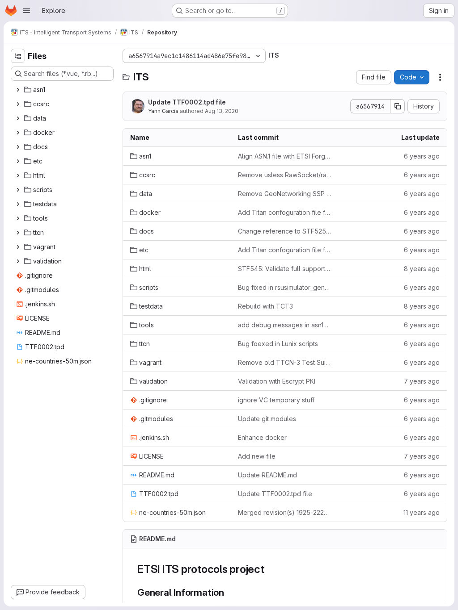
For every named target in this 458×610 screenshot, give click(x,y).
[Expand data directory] (18, 118)
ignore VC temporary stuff (276, 400)
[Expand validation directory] (18, 261)
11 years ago (421, 512)
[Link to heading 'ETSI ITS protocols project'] (270, 569)
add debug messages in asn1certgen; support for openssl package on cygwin (284, 325)
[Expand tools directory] (18, 218)
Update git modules (267, 418)
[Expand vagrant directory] (18, 247)
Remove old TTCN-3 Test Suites (284, 362)
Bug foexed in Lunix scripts (278, 343)
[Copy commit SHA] (397, 106)
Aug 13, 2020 (221, 111)
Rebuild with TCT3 (265, 306)
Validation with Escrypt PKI (276, 381)
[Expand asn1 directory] (18, 89)
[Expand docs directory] (18, 147)
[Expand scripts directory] (18, 189)
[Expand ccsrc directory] (18, 104)
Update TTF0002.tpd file (187, 102)
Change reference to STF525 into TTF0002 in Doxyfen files (284, 231)
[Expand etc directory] (18, 161)
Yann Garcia (163, 111)
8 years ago (422, 268)
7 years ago (422, 381)
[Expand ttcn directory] (18, 232)
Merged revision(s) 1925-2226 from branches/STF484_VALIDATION (284, 512)
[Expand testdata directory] (18, 204)
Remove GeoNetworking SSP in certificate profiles (284, 193)
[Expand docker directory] (18, 132)
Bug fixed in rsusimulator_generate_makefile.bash (284, 287)
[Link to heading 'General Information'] (229, 592)
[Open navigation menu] (26, 11)
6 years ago (422, 156)
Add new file (257, 456)
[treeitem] (63, 90)
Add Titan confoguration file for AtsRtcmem (284, 212)
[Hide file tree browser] (18, 56)
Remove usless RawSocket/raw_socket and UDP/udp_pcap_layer (284, 175)
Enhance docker (262, 437)
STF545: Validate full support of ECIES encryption (284, 268)
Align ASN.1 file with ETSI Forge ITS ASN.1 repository (284, 156)
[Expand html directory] (18, 175)
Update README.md (267, 475)
